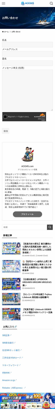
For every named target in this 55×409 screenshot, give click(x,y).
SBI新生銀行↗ (9, 343)
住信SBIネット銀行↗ (12, 350)
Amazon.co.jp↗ (9, 380)
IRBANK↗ (7, 373)
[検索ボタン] (51, 3)
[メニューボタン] (3, 3)
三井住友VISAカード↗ (12, 358)
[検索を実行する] (50, 227)
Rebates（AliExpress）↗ (14, 388)
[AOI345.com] (27, 3)
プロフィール (27, 214)
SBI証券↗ (7, 335)
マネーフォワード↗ (11, 365)
